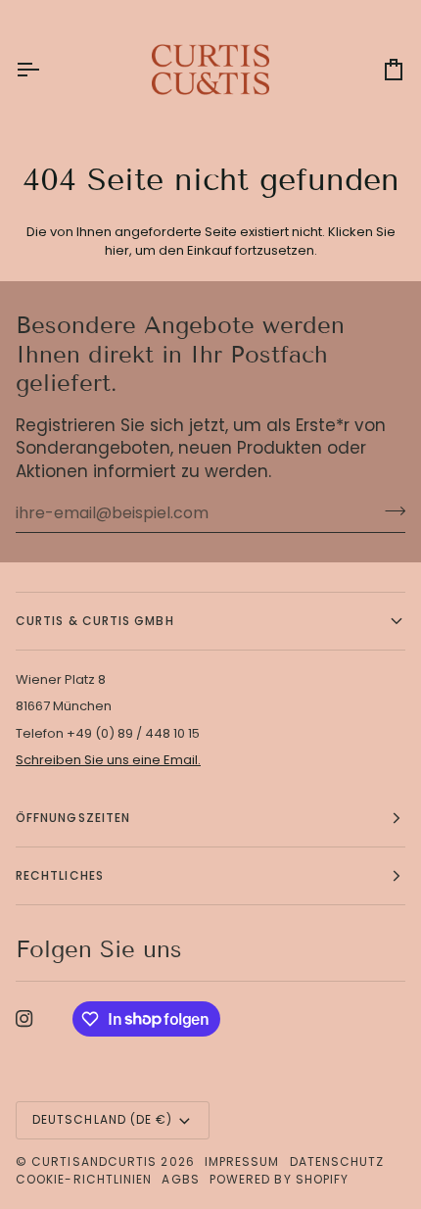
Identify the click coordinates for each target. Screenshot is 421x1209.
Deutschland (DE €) (102, 1119)
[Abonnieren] (389, 510)
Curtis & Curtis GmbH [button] (95, 620)
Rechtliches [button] (60, 875)
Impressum (242, 1161)
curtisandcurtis (94, 1161)
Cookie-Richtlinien (84, 1179)
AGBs (180, 1179)
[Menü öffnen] (45, 69)
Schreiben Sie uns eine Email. (108, 759)
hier (117, 250)
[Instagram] (24, 1019)
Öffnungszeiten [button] (73, 817)
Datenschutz (337, 1161)
